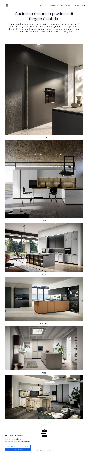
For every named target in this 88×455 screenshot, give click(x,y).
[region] (18, 442)
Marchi (62, 5)
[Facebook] (82, 5)
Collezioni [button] (68, 5)
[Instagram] (84, 5)
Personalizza (11, 446)
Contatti (77, 5)
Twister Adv (52, 450)
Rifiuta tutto (24, 446)
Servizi (46, 5)
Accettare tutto (18, 449)
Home (41, 5)
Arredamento (54, 5)
